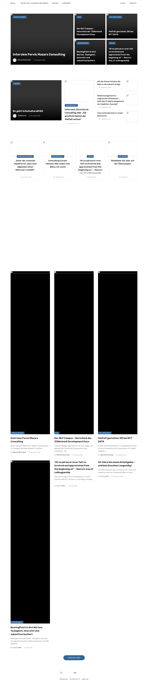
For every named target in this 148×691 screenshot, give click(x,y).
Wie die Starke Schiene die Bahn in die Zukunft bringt (108, 82)
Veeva (112, 43)
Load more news (74, 658)
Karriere (66, 3)
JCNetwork (22, 116)
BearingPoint (83, 43)
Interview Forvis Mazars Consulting (39, 54)
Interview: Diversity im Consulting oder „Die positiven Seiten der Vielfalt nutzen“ (77, 114)
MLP (79, 17)
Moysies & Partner (25, 156)
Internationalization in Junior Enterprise (110, 114)
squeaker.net (71, 105)
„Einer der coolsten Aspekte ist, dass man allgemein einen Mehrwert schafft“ (25, 165)
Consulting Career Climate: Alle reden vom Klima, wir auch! (58, 163)
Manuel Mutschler (24, 60)
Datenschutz (74, 679)
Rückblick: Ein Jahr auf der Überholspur (122, 162)
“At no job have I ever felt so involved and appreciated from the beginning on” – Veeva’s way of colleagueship (121, 55)
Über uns (85, 679)
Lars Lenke (17, 647)
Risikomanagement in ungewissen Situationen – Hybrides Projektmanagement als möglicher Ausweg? (110, 100)
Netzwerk (123, 156)
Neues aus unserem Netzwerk (34, 3)
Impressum (64, 679)
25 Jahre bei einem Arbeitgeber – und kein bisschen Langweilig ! (117, 464)
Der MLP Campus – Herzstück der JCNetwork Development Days (89, 31)
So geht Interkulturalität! (28, 111)
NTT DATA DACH (115, 17)
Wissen (55, 3)
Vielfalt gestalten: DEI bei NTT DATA (121, 33)
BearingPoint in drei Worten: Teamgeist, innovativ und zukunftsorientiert (86, 56)
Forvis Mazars (19, 17)
